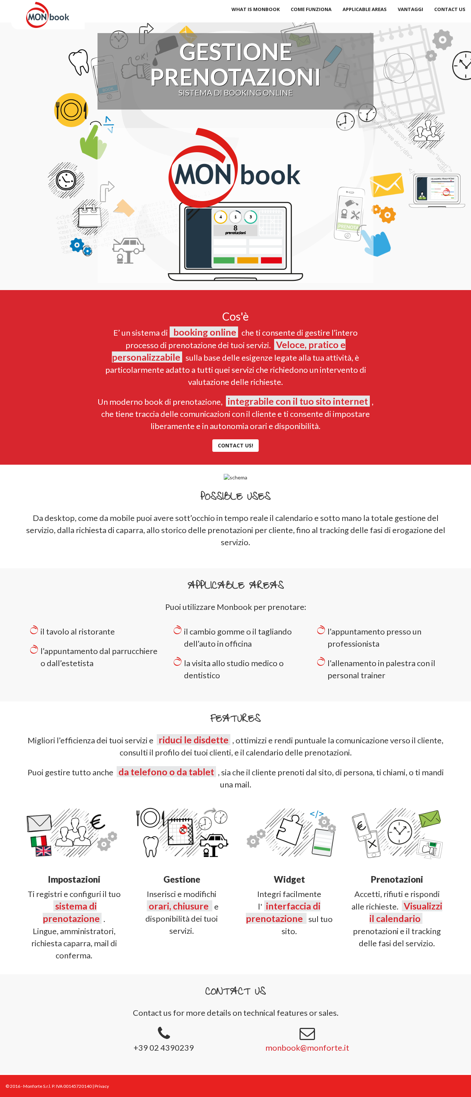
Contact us (449, 9)
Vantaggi (410, 9)
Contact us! (235, 445)
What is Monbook (255, 9)
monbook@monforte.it (307, 1048)
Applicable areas (365, 9)
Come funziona (311, 9)
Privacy (102, 1086)
